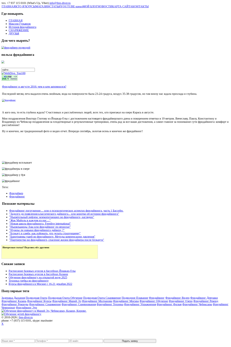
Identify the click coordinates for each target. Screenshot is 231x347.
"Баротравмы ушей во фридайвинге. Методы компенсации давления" (52, 236)
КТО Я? (20, 6)
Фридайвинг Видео (177, 297)
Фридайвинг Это (26, 307)
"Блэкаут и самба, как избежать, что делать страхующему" (45, 233)
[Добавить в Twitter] (8, 253)
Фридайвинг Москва (126, 301)
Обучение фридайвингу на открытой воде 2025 (38, 277)
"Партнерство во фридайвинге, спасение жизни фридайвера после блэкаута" (56, 239)
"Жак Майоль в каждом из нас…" (30, 220)
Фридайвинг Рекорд (205, 301)
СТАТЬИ (55, 6)
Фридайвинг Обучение (154, 301)
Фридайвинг (17, 196)
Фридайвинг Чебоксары (197, 304)
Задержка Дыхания (13, 297)
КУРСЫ (30, 6)
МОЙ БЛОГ (90, 6)
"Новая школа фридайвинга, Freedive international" (40, 223)
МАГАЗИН (42, 6)
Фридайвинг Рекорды (14, 304)
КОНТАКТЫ (140, 6)
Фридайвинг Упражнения (140, 304)
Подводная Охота (36, 297)
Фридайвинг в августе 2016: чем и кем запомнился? (34, 86)
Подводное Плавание (135, 297)
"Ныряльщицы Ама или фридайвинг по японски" (40, 226)
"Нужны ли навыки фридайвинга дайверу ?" (37, 230)
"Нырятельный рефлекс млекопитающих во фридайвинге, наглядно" (51, 217)
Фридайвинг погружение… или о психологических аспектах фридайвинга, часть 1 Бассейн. (66, 210)
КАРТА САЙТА (122, 6)
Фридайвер (16, 193)
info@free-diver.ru (60, 3)
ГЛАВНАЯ (9, 6)
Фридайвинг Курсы (39, 301)
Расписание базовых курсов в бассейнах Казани (38, 274)
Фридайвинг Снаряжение (45, 304)
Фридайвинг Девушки (204, 297)
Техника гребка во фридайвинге (29, 280)
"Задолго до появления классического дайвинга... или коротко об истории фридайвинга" (64, 213)
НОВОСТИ (105, 6)
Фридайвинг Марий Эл (66, 301)
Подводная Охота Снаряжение (102, 297)
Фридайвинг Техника (110, 304)
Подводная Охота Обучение (65, 297)
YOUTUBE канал (72, 6)
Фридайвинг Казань (13, 301)
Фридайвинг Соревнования (79, 304)
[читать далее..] (9, 100)
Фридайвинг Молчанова (97, 301)
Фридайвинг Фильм (169, 304)
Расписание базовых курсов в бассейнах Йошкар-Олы (42, 270)
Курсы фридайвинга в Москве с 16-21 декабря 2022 (40, 283)
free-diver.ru (26, 317)
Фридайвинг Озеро (181, 301)
